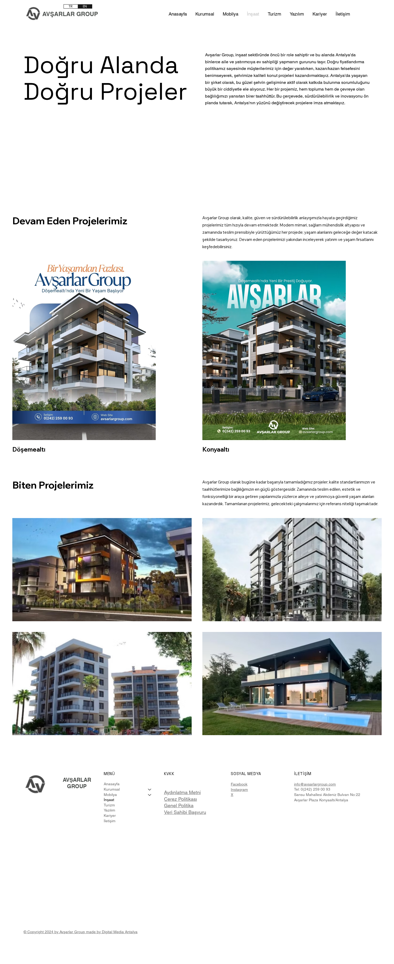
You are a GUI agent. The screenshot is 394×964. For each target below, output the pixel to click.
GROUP (77, 786)
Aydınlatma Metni (182, 792)
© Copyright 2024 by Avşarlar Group (55, 932)
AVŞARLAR (77, 780)
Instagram (239, 789)
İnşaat (109, 800)
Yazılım (109, 810)
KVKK (169, 773)
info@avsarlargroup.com (315, 784)
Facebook (239, 784)
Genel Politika (179, 805)
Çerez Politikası (180, 799)
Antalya (131, 932)
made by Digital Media (105, 932)
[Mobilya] (150, 795)
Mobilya (110, 794)
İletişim (110, 821)
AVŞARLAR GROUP (70, 13)
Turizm (109, 805)
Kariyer (110, 815)
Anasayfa (112, 784)
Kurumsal (112, 789)
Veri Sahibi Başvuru (185, 812)
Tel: (297, 789)
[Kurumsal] (150, 789)
